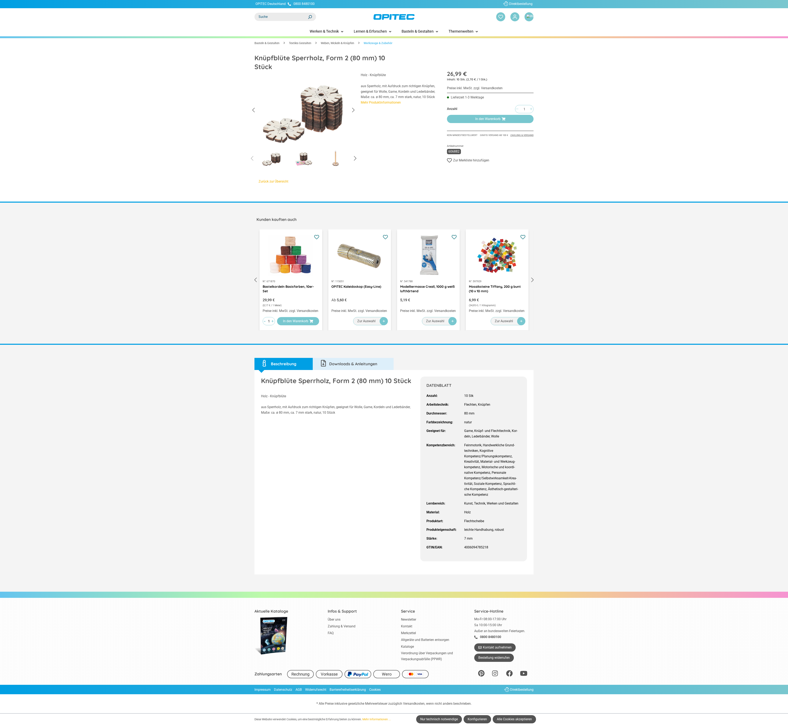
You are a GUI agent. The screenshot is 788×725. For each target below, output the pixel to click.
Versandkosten (414, 704)
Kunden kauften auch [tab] (277, 219)
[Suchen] (310, 17)
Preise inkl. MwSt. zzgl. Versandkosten (475, 88)
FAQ (331, 633)
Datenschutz (283, 690)
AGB (299, 690)
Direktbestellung (521, 4)
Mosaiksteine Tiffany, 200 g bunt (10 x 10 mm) (495, 288)
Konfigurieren (477, 719)
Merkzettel (408, 633)
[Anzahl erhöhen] (531, 109)
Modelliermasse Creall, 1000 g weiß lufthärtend (427, 288)
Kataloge (407, 647)
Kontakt (406, 626)
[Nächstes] (353, 110)
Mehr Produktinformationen (381, 102)
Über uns (334, 619)
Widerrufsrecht (315, 690)
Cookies (375, 690)
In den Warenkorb (488, 119)
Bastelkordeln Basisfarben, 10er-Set (288, 288)
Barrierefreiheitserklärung (348, 690)
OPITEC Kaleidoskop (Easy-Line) (356, 286)
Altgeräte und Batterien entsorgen (425, 640)
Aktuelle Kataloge (271, 611)
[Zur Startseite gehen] (394, 17)
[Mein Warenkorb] (529, 16)
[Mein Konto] (514, 16)
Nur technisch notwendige (439, 719)
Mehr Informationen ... (376, 719)
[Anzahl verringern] (517, 109)
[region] (303, 120)
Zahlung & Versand (522, 135)
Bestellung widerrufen (494, 658)
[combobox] (281, 17)
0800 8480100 (304, 4)
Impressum (262, 690)
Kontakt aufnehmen (497, 647)
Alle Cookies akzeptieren (514, 719)
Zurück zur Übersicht (273, 181)
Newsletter (408, 619)
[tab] (283, 364)
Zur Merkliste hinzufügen (471, 160)
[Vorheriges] (253, 110)
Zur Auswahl (366, 321)
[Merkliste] (500, 16)
